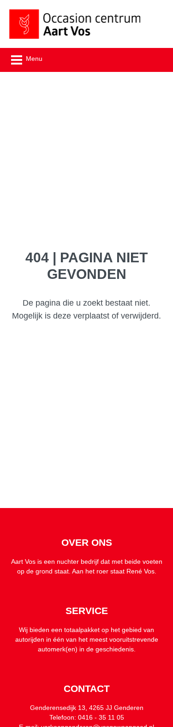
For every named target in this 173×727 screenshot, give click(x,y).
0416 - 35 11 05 (101, 717)
